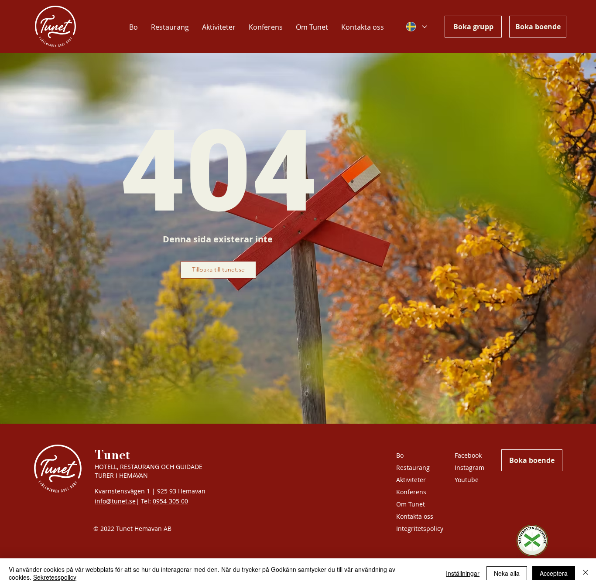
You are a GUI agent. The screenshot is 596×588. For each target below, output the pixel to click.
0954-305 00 (170, 501)
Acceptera (554, 573)
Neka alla (507, 573)
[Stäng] (585, 573)
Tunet (112, 454)
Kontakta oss (414, 516)
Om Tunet (410, 504)
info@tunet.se (115, 501)
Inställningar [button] (463, 573)
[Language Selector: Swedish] (416, 26)
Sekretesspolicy (54, 577)
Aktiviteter (411, 480)
